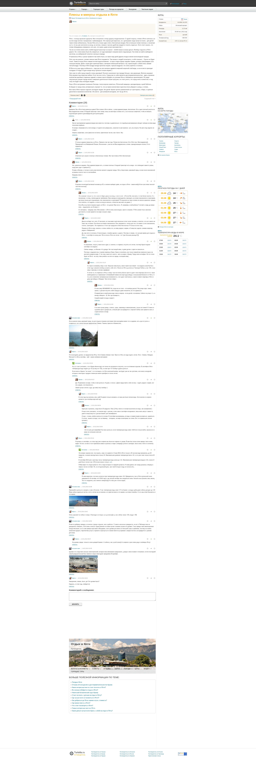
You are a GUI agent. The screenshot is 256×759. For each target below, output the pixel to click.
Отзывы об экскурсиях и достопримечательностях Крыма (92, 685)
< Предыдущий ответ (75, 98)
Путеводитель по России (127, 754)
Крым (73, 18)
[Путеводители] (77, 5)
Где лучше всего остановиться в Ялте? (85, 698)
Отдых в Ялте (80, 644)
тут (111, 462)
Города (84, 9)
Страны (72, 9)
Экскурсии (132, 9)
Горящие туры (98, 9)
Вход (185, 3)
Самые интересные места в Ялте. (83, 708)
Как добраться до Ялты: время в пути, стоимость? (89, 700)
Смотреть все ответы (146, 95)
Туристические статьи (154, 756)
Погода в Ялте (77, 682)
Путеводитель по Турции (98, 756)
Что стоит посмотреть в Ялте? (82, 705)
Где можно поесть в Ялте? (81, 703)
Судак (176, 149)
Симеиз (161, 149)
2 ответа (84, 36)
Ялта (175, 151)
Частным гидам (147, 9)
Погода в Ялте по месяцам (166, 227)
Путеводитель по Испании (127, 752)
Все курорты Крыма (165, 155)
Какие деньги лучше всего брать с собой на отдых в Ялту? (92, 711)
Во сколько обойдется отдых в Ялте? (85, 690)
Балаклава (162, 143)
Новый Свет (162, 147)
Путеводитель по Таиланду (156, 754)
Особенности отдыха (96, 18)
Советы (95, 669)
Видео (147, 669)
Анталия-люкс (76, 318)
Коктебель (177, 145)
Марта (74, 106)
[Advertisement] (112, 28)
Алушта (176, 141)
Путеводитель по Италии (155, 752)
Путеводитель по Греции (98, 752)
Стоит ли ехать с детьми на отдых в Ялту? (87, 695)
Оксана (74, 21)
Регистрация (175, 3)
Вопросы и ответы (79, 669)
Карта (117, 669)
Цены (137, 669)
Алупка (161, 141)
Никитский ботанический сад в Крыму (85, 692)
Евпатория (162, 145)
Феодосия (162, 151)
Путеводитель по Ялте (82, 18)
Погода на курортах (116, 9)
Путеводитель (76, 649)
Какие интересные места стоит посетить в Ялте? (89, 687)
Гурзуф (176, 143)
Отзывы (107, 669)
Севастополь (178, 147)
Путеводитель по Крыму (98, 754)
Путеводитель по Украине (127, 756)
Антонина (78, 363)
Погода (127, 669)
